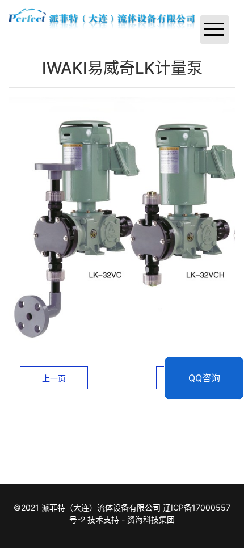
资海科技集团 (151, 519)
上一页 (54, 378)
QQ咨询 (204, 377)
